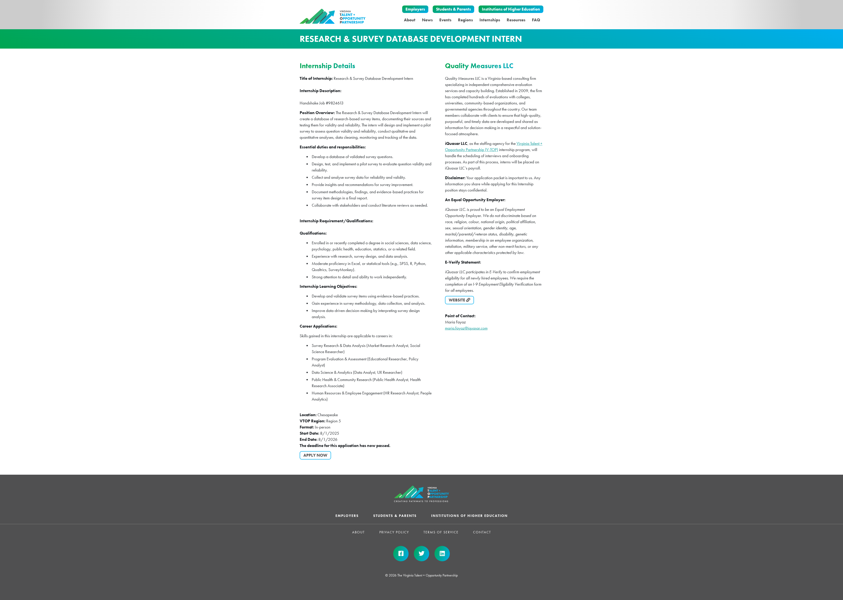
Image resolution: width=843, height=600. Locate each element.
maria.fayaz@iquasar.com (466, 328)
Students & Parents (453, 9)
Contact (482, 532)
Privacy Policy (394, 532)
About (409, 20)
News (427, 20)
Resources (516, 20)
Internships (489, 20)
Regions (465, 20)
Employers (415, 9)
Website (457, 300)
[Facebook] (401, 553)
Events (445, 20)
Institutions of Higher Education (511, 9)
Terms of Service (441, 532)
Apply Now (315, 455)
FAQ (536, 20)
